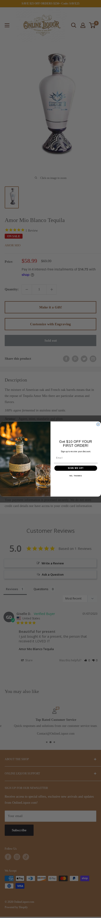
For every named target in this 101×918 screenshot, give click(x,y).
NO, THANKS (76, 476)
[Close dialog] (98, 424)
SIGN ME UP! (76, 468)
